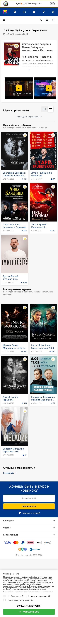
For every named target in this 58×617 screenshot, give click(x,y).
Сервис (7, 527)
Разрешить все (30, 612)
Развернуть (9, 473)
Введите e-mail (29, 498)
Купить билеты (15, 163)
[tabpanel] (19, 88)
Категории (8, 520)
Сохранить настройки (29, 606)
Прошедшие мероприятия (28, 117)
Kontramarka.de (10, 534)
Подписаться (29, 506)
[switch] (52, 3)
